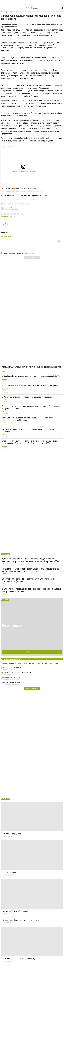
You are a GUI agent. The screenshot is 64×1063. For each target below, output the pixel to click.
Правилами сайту (30, 253)
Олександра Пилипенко (11, 208)
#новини (10, 204)
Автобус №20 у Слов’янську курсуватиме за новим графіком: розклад (31, 367)
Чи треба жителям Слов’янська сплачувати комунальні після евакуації (28, 430)
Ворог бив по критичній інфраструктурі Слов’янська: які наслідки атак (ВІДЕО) (28, 580)
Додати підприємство (32, 688)
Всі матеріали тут (32, 652)
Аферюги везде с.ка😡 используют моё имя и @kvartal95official (19, 188)
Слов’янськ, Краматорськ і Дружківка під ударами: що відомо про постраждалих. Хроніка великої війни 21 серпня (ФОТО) (30, 442)
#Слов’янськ (4, 204)
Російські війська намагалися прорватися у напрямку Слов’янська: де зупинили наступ (31, 407)
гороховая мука (9, 872)
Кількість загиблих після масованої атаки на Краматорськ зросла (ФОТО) (30, 386)
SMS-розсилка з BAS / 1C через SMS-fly (19, 959)
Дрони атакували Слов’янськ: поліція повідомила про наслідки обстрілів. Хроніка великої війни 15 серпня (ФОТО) (30, 560)
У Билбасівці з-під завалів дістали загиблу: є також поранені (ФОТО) (31, 376)
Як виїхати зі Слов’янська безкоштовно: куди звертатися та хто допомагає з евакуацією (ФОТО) (30, 570)
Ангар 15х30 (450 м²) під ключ (16, 911)
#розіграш (21, 204)
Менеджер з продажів (12, 834)
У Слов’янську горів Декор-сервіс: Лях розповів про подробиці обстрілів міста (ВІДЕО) (32, 590)
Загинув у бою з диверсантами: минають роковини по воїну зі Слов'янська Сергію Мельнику (28, 419)
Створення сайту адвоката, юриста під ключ (21, 920)
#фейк (15, 204)
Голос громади (12, 625)
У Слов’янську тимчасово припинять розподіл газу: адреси (27, 397)
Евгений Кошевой (16, 191)
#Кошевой (27, 204)
